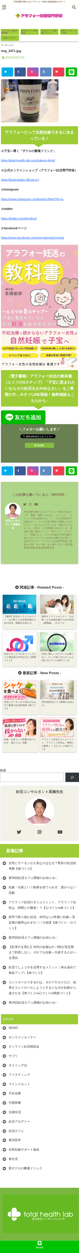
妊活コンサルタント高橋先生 (12, 524)
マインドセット (19, 1084)
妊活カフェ (16, 1131)
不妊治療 (15, 1093)
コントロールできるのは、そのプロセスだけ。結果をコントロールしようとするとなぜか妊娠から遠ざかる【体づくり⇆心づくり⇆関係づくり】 (42, 988)
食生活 (13, 1159)
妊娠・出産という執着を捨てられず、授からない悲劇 (42, 890)
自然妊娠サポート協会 (24, 1149)
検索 (3, 770)
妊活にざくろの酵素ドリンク (49, 32)
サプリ (13, 1056)
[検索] (72, 777)
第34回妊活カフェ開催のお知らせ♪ (33, 1002)
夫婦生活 (15, 1112)
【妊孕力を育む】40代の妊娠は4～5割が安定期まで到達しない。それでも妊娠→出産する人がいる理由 (42, 952)
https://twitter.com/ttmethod (19, 218)
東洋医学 (15, 1140)
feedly (40, 445)
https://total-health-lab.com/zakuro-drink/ (28, 160)
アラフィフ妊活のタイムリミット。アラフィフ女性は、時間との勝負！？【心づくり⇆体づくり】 (42, 905)
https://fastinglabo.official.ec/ (20, 179)
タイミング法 (18, 1065)
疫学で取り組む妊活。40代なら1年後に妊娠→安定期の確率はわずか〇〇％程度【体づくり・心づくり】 (42, 922)
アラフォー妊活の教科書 (9, 32)
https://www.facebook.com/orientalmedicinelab (32, 237)
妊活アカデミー (9, 38)
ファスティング (19, 1074)
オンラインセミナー (22, 1037)
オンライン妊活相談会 (24, 1046)
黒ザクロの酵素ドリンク (25, 1168)
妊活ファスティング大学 (68, 32)
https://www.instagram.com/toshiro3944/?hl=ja (32, 199)
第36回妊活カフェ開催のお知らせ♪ (33, 877)
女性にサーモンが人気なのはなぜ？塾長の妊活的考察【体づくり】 (42, 865)
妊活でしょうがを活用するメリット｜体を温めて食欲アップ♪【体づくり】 (42, 970)
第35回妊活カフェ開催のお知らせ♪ (33, 937)
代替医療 (15, 1102)
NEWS (13, 1027)
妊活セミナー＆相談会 (29, 32)
